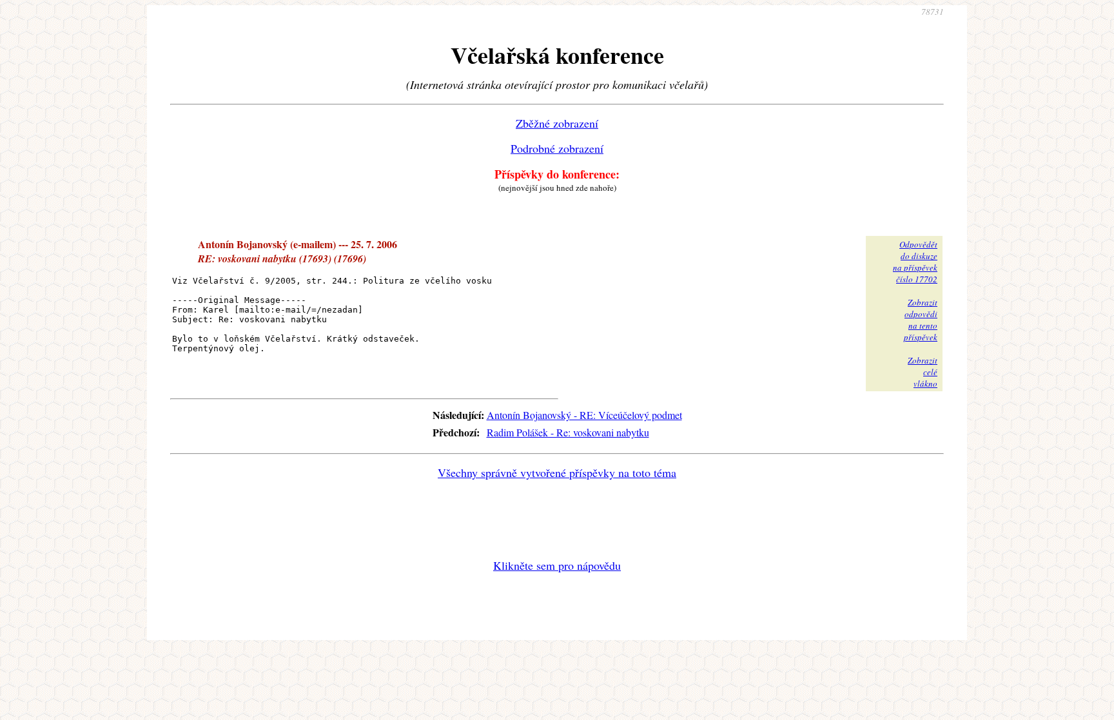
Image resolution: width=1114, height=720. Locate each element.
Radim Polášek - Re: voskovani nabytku (568, 432)
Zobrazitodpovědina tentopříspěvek (920, 320)
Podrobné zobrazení (557, 148)
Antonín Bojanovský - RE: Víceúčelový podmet (584, 415)
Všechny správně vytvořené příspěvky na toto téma (557, 472)
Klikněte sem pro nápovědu (557, 565)
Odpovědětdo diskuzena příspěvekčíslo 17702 (915, 261)
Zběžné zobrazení (557, 123)
